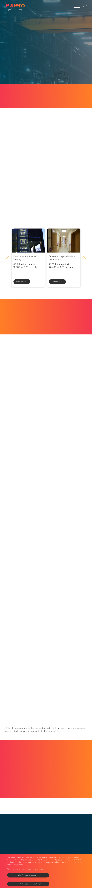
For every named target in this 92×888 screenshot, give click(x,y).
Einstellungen (12, 869)
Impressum (39, 869)
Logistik (52, 212)
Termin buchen (71, 757)
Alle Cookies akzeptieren (28, 875)
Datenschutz (26, 869)
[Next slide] (84, 258)
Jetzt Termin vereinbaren (43, 352)
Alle (20, 202)
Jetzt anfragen (17, 501)
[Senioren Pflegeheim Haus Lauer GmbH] (63, 241)
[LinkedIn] (8, 690)
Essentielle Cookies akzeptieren (28, 884)
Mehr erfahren (22, 281)
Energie (8, 9)
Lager (20, 221)
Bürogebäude (20, 212)
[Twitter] (17, 690)
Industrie (52, 221)
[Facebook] (26, 690)
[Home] (15, 5)
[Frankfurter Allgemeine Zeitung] (28, 241)
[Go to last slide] (7, 258)
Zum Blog (43, 714)
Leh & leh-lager (52, 202)
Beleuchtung (17, 9)
